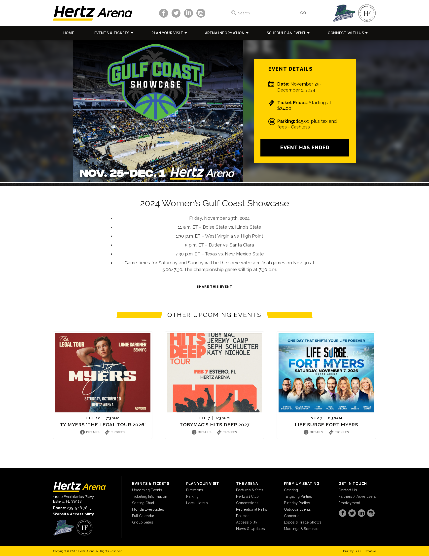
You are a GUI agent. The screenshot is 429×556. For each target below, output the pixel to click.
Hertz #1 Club (247, 496)
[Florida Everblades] (344, 13)
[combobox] (267, 13)
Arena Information (225, 33)
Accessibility (246, 522)
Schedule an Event (286, 33)
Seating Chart (143, 503)
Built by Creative (359, 551)
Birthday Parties (297, 503)
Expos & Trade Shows (303, 522)
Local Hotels (197, 503)
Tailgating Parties (298, 496)
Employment (349, 503)
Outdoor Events (297, 509)
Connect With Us (346, 33)
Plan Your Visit (167, 33)
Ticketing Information (149, 496)
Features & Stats (249, 490)
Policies (243, 516)
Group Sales (142, 522)
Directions (194, 490)
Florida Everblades (148, 509)
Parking (192, 496)
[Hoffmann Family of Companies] (367, 13)
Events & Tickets (112, 33)
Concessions (247, 503)
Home (68, 33)
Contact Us (347, 490)
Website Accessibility (73, 514)
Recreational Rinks (251, 509)
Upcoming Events (147, 490)
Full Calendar (143, 516)
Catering (291, 490)
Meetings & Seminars (302, 528)
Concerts (291, 516)
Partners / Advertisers (357, 496)
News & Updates (250, 528)
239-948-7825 (79, 508)
